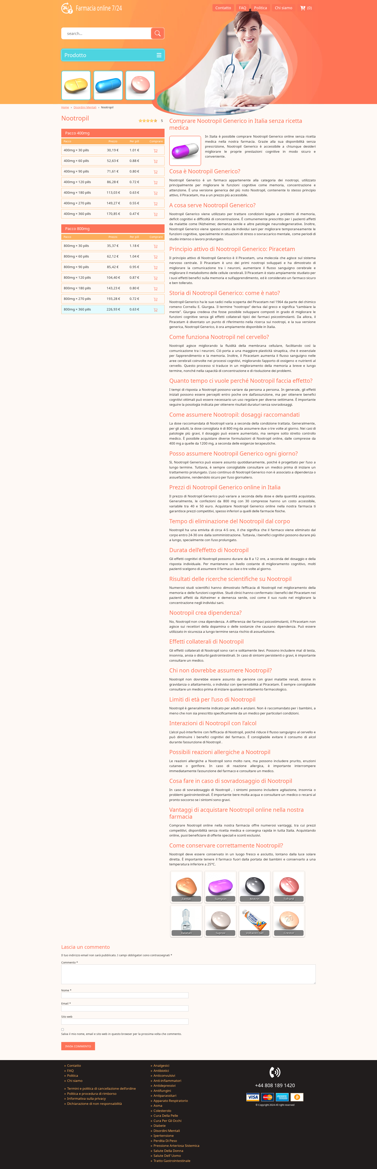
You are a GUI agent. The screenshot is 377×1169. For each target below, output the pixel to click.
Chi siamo (283, 7)
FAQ (242, 7)
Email (66, 1003)
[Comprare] (156, 150)
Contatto (223, 7)
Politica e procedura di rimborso (91, 1093)
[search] (158, 33)
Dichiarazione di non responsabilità (94, 1103)
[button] (113, 55)
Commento (69, 962)
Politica (260, 7)
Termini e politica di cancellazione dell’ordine (101, 1088)
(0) (309, 7)
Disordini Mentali (85, 107)
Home (65, 107)
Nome (66, 990)
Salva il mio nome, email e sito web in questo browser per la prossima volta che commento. (121, 1034)
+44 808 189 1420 (275, 1085)
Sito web (66, 1016)
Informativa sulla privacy (86, 1098)
